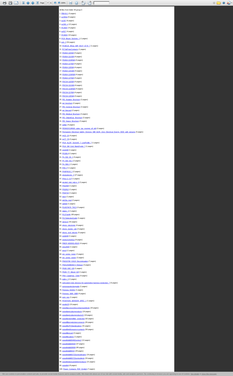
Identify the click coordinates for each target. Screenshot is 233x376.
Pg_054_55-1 (67, 161)
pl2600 (64, 204)
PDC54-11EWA (68, 82)
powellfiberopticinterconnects (73, 322)
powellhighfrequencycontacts (73, 329)
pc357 (63, 21)
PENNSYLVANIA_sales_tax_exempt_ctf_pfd (79, 128)
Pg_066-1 (66, 164)
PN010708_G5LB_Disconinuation (75, 261)
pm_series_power (69, 258)
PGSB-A (65, 153)
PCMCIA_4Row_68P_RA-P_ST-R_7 (76, 46)
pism (64, 197)
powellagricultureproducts (72, 311)
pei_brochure (67, 103)
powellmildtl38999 (69, 347)
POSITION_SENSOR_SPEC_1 (74, 301)
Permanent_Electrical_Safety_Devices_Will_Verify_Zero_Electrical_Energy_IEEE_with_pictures (98, 132)
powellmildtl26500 (69, 344)
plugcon (65, 222)
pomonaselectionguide (70, 286)
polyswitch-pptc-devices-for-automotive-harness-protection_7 (86, 283)
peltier (64, 125)
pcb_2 (63, 42)
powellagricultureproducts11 (73, 315)
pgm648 (65, 150)
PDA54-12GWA (68, 71)
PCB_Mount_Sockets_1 (70, 38)
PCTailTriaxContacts (70, 49)
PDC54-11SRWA (68, 89)
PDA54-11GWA (68, 57)
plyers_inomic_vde (69, 229)
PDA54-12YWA (68, 78)
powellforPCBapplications (72, 326)
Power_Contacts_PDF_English (75, 369)
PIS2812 (65, 189)
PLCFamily (66, 214)
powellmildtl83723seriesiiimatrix (74, 355)
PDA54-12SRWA (68, 74)
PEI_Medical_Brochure (71, 114)
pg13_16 (65, 135)
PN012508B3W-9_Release (72, 265)
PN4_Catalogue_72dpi (70, 276)
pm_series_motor (69, 254)
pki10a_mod (67, 200)
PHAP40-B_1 (67, 171)
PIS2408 (65, 186)
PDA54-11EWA (68, 53)
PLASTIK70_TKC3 (69, 207)
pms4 (64, 250)
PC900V (64, 35)
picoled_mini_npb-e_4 (70, 182)
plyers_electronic (68, 225)
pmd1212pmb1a (68, 240)
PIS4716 (65, 193)
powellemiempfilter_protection (73, 319)
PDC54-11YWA (68, 92)
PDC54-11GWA (68, 85)
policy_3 (65, 279)
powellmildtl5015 (68, 351)
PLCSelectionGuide (69, 218)
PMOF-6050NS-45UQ (70, 243)
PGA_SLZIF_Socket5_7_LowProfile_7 (77, 143)
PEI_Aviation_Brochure (71, 99)
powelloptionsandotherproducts (74, 362)
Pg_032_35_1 (67, 157)
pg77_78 (65, 139)
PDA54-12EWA (68, 67)
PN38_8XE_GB (68, 268)
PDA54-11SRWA (68, 60)
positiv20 (65, 304)
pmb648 (65, 236)
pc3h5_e (64, 24)
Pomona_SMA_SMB (70, 294)
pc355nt (64, 17)
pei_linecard (66, 110)
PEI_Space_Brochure (70, 121)
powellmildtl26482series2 (71, 340)
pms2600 (65, 247)
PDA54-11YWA (68, 64)
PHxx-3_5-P (67, 179)
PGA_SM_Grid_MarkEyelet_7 (73, 146)
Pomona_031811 (68, 290)
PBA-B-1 (64, 13)
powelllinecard (67, 333)
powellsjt (65, 365)
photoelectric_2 (68, 175)
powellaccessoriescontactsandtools (76, 308)
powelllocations (68, 337)
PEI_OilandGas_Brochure (72, 118)
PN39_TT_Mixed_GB (70, 272)
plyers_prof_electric (70, 232)
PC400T (64, 28)
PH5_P (65, 168)
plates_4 (65, 211)
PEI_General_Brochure (71, 107)
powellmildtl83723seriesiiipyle (73, 358)
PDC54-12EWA (68, 96)
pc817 (63, 31)
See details (195, 374)
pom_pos (65, 297)
